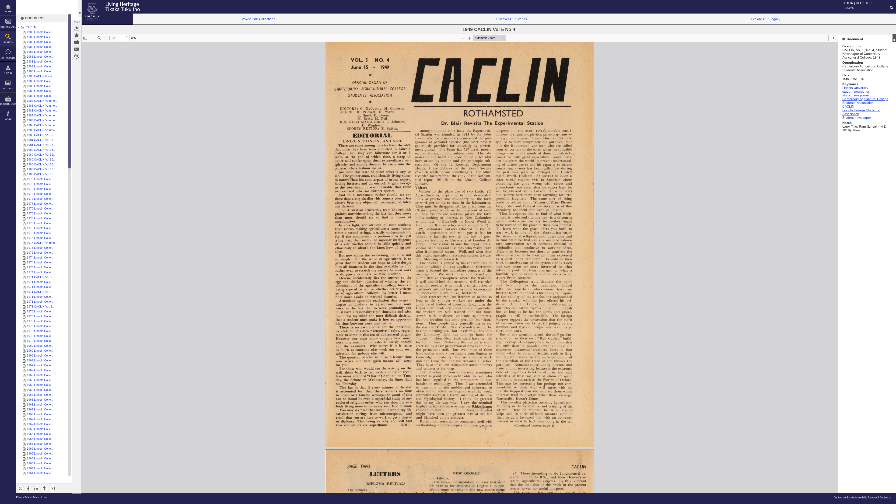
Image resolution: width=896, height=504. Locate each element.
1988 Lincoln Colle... (40, 32)
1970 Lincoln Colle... (40, 311)
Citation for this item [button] (76, 56)
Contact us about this (76, 49)
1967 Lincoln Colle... (40, 419)
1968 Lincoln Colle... (40, 390)
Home (8, 11)
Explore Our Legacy (765, 19)
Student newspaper (856, 117)
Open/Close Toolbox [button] (79, 8)
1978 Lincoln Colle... (40, 179)
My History (8, 57)
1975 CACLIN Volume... (42, 243)
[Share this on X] (20, 485)
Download (76, 28)
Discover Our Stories (511, 19)
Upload (8, 88)
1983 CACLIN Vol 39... (41, 135)
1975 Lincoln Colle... (40, 228)
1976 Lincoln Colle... (40, 208)
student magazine (855, 95)
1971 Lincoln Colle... (40, 282)
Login (8, 73)
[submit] (891, 8)
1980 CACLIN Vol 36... (41, 149)
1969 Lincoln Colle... (40, 345)
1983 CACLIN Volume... (42, 100)
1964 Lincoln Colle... (40, 463)
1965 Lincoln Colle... (40, 429)
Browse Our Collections (258, 19)
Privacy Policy (23, 497)
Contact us (885, 497)
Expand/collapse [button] (894, 38)
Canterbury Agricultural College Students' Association (865, 101)
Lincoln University (855, 88)
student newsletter (855, 91)
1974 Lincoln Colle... (40, 257)
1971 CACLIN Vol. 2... (40, 277)
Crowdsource (8, 104)
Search (8, 42)
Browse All (8, 27)
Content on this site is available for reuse (856, 497)
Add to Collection (76, 35)
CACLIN (31, 27)
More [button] (8, 119)
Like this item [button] (76, 42)
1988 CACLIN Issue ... (41, 76)
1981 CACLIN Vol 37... (41, 140)
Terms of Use (40, 497)
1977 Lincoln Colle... (40, 203)
